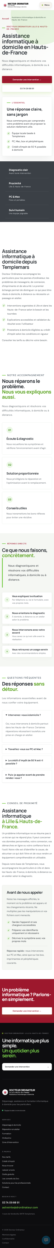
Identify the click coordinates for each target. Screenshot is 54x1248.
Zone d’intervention (10, 1142)
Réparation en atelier (11, 1129)
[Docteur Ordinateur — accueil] (16, 5)
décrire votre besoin (36, 340)
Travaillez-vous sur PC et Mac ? (25, 749)
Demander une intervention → (27, 79)
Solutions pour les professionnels (16, 1183)
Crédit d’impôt (8, 1161)
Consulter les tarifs (12, 340)
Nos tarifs (6, 1157)
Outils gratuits (8, 1174)
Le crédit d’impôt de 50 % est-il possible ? (24, 762)
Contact (5, 1187)
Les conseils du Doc (10, 1178)
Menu (47, 5)
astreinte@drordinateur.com (20, 1207)
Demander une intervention (27, 1067)
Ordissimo (6, 1138)
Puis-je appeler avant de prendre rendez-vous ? (25, 776)
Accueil (5, 18)
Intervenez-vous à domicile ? (24, 715)
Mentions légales (9, 1235)
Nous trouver (7, 1165)
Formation (6, 1133)
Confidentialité (8, 1239)
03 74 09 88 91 (27, 88)
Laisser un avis (8, 1170)
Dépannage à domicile (11, 1125)
